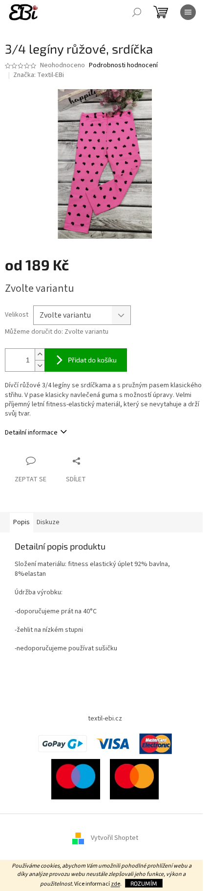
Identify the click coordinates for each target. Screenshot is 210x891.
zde (115, 884)
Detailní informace (31, 432)
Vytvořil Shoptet (114, 838)
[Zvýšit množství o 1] (39, 354)
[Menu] (188, 12)
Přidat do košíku (92, 360)
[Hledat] (137, 12)
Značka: (38, 75)
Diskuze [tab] (48, 522)
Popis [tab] (21, 522)
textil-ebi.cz (105, 718)
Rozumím (143, 883)
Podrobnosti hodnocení (123, 65)
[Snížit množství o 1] (39, 365)
